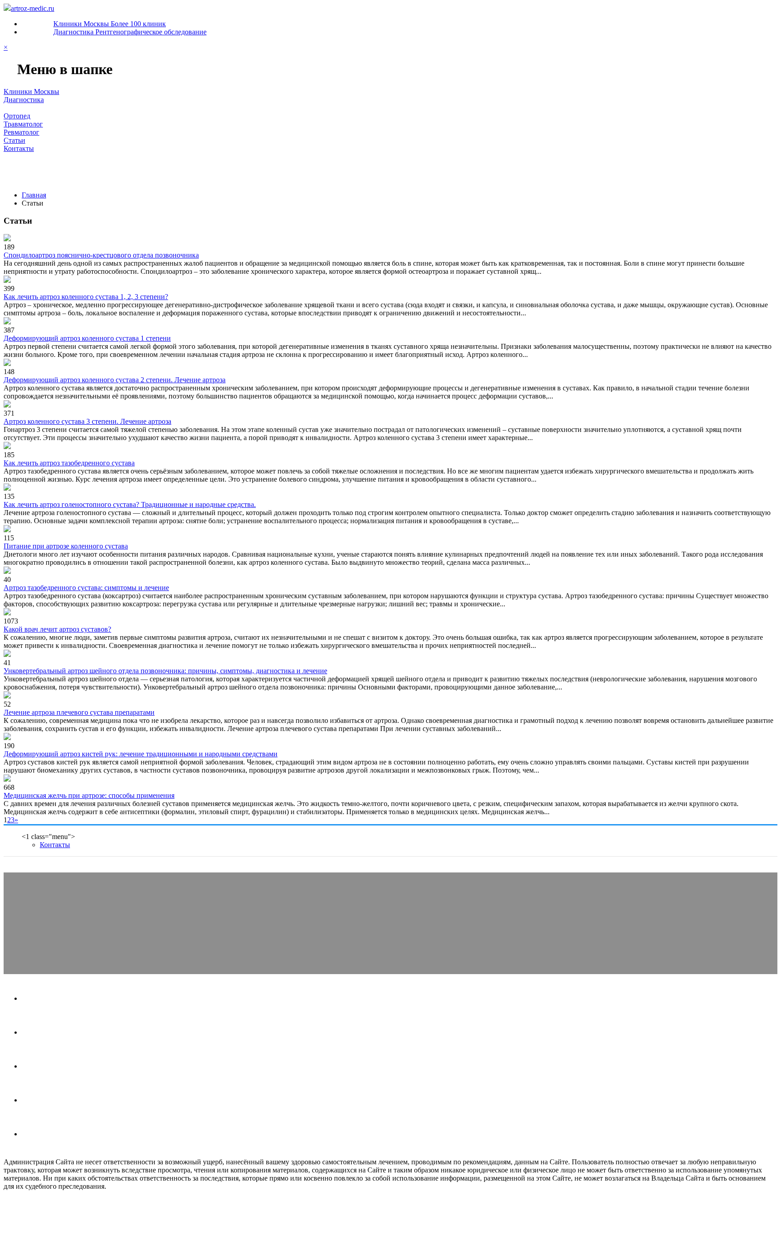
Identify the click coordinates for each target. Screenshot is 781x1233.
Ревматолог (164, 171)
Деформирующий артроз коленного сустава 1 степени (87, 338)
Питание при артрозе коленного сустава (66, 546)
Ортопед (59, 171)
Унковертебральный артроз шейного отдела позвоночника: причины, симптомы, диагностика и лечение (165, 671)
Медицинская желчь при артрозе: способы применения (89, 795)
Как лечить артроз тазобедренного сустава (69, 463)
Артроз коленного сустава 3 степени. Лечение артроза (87, 421)
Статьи (209, 171)
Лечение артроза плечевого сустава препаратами (79, 712)
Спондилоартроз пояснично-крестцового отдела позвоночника (101, 255)
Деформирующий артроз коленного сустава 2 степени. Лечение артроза (115, 380)
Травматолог (109, 171)
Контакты (251, 171)
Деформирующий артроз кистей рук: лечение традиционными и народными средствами (141, 754)
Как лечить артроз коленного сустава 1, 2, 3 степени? (86, 296)
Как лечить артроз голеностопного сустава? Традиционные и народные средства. (130, 504)
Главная (19, 171)
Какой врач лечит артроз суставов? (57, 629)
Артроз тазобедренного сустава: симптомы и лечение (86, 587)
